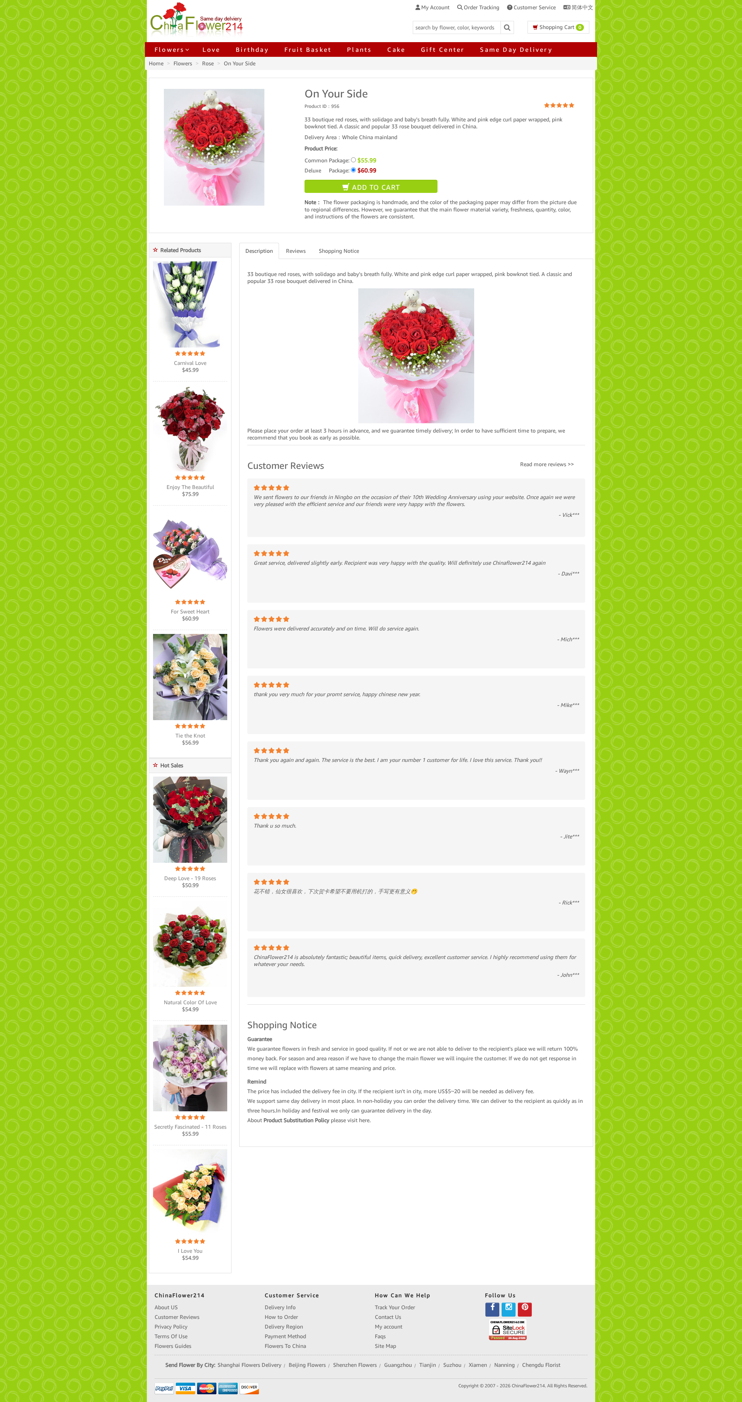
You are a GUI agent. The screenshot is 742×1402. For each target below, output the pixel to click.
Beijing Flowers (307, 1364)
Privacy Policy (171, 1326)
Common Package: (340, 160)
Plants (359, 49)
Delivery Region (284, 1326)
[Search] (507, 27)
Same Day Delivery (516, 49)
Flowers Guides (173, 1345)
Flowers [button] (169, 49)
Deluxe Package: (340, 170)
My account (388, 1326)
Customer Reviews (177, 1316)
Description (259, 250)
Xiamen (478, 1364)
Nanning (504, 1364)
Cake (396, 49)
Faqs (380, 1336)
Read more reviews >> (547, 464)
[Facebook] (492, 1310)
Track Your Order (395, 1307)
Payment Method (285, 1336)
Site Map (385, 1345)
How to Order (281, 1316)
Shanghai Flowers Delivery (249, 1364)
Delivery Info (280, 1307)
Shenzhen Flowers (355, 1364)
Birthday (252, 49)
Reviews (296, 250)
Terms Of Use (171, 1336)
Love (211, 49)
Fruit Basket (308, 49)
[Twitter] (509, 1310)
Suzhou (452, 1364)
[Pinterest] (525, 1310)
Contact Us (388, 1316)
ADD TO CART (375, 187)
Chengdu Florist (541, 1364)
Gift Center (443, 49)
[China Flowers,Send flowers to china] (198, 18)
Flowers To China (285, 1345)
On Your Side (239, 63)
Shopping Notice (339, 250)
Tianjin (427, 1364)
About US (166, 1307)
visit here (358, 1120)
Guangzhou (398, 1364)
